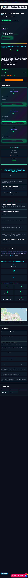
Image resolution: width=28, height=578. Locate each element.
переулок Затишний (3, 392)
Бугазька (11, 392)
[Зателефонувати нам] (26, 574)
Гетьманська (3, 389)
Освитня (20, 389)
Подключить (14, 104)
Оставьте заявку (11, 255)
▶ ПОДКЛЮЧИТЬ (7, 37)
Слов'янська (11, 389)
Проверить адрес (4, 573)
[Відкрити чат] (26, 576)
